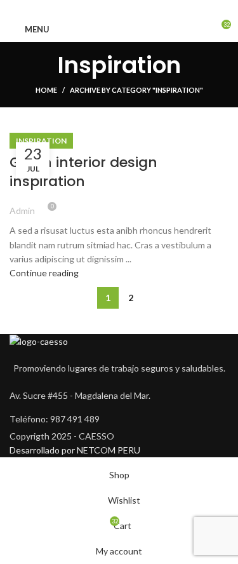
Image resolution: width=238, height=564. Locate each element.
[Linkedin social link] (133, 8)
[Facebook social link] (104, 8)
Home (46, 90)
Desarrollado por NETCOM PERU (75, 450)
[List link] (119, 419)
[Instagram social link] (119, 8)
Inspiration (41, 140)
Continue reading (44, 272)
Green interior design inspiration (83, 172)
